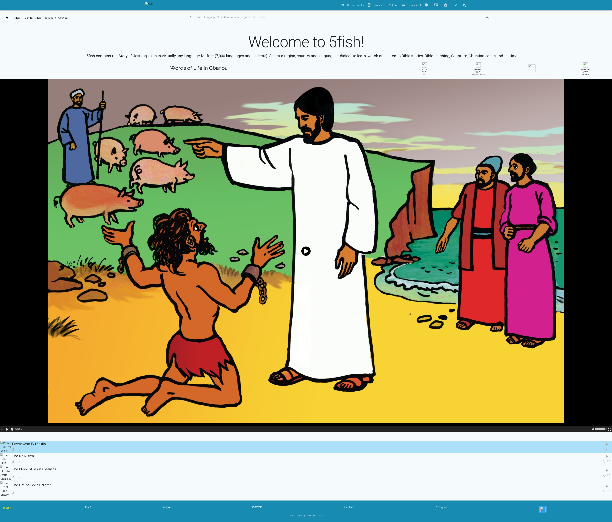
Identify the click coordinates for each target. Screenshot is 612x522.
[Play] (7, 429)
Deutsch (349, 507)
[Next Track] (12, 429)
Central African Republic (39, 17)
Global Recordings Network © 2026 (306, 515)
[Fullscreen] (609, 429)
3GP (424, 71)
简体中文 (257, 507)
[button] (191, 17)
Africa (16, 17)
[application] (306, 255)
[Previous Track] (2, 429)
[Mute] (592, 429)
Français (166, 507)
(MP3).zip (585, 71)
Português (441, 507)
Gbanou (63, 17)
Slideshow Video (478, 71)
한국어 (88, 507)
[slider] (601, 429)
